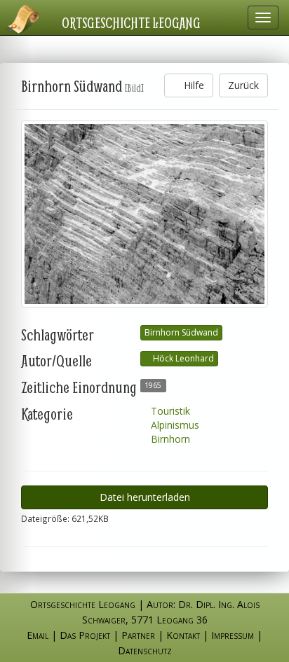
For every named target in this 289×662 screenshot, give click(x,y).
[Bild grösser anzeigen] (144, 214)
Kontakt (183, 635)
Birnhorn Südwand (181, 332)
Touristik (169, 411)
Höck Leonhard (182, 358)
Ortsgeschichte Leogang (131, 22)
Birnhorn (169, 439)
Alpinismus (173, 425)
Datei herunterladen (145, 497)
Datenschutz (145, 650)
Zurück (243, 85)
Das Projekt (85, 635)
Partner (138, 635)
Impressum (232, 635)
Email (37, 635)
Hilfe (192, 85)
